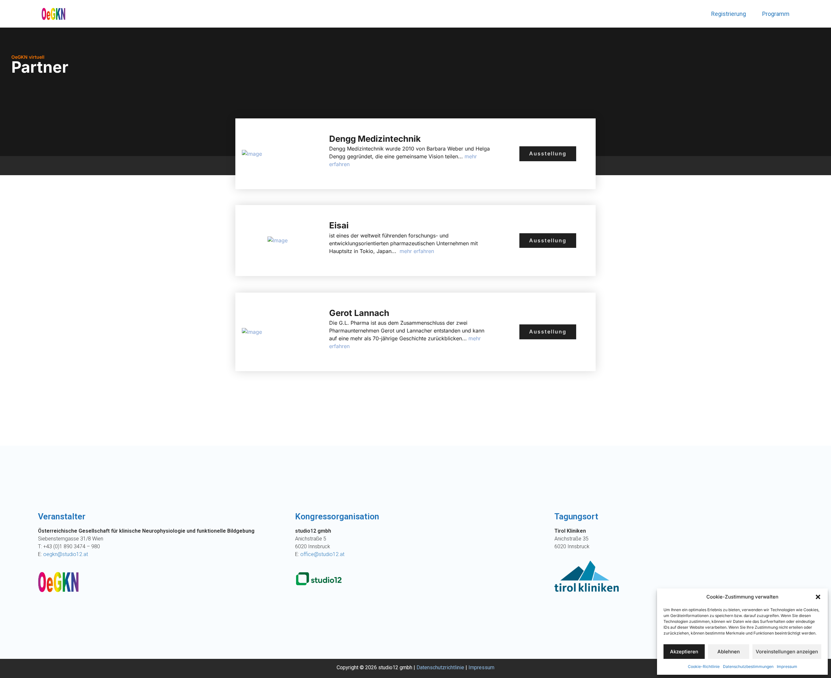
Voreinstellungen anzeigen (787, 651)
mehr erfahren (416, 251)
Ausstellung (547, 153)
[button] (818, 597)
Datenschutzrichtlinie (440, 667)
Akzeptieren (684, 651)
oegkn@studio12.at (65, 554)
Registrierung (728, 13)
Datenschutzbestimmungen (748, 666)
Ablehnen (728, 651)
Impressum (787, 666)
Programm (775, 13)
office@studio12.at (322, 554)
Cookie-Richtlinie (704, 666)
